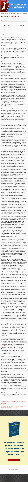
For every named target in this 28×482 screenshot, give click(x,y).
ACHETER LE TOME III (14, 460)
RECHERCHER (24, 13)
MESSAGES (19, 13)
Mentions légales (14, 470)
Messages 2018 (6, 20)
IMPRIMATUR (7, 13)
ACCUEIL (2, 13)
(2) (2, 344)
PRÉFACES (13, 13)
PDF (26, 20)
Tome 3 (12, 20)
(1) (23, 213)
